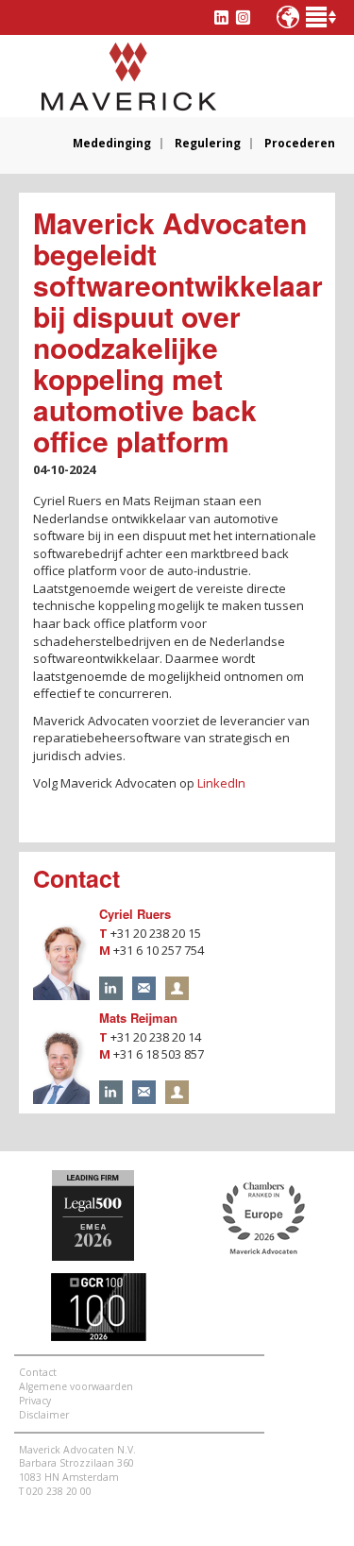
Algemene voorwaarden (76, 1386)
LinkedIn (221, 782)
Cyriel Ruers (135, 914)
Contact (38, 1372)
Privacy (35, 1400)
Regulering (208, 143)
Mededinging (112, 143)
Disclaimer (44, 1414)
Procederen (299, 143)
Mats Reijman (138, 1018)
